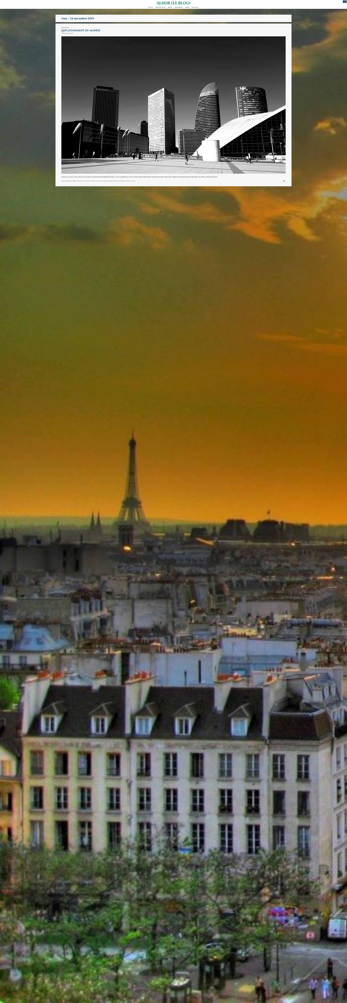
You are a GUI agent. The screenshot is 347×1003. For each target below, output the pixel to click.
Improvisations (160, 7)
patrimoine (122, 181)
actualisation (79, 181)
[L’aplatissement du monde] (173, 105)
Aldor (72, 33)
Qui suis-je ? (195, 7)
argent (94, 181)
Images (170, 7)
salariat (128, 181)
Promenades (179, 7)
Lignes (187, 7)
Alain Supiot (87, 181)
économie (105, 181)
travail (133, 181)
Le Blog (150, 7)
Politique (66, 27)
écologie (99, 181)
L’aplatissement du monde (80, 30)
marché (116, 181)
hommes (111, 181)
